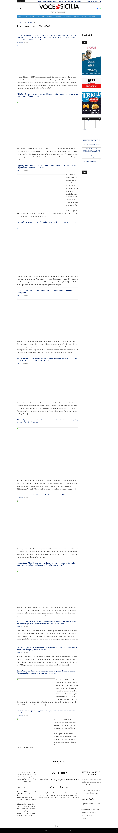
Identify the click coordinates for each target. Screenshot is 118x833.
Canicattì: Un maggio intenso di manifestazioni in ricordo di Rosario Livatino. (47, 222)
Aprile (30, 22)
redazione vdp (20, 42)
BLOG (54, 826)
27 (96, 127)
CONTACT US (61, 826)
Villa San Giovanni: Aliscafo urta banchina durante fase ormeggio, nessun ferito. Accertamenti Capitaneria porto (47, 95)
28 (99, 127)
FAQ (57, 826)
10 (88, 122)
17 (88, 125)
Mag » (89, 134)
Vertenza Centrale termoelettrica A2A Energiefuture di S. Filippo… (60, 1)
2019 (24, 22)
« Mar (84, 134)
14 (99, 122)
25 (91, 127)
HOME (50, 826)
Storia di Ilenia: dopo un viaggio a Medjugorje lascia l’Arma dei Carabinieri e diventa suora (46, 712)
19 (94, 125)
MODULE (67, 826)
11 (91, 122)
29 (83, 129)
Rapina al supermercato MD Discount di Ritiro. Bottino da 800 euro (43, 495)
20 (96, 125)
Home (19, 22)
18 (91, 125)
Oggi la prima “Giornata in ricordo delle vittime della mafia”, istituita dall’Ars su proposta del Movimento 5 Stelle (47, 166)
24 (88, 127)
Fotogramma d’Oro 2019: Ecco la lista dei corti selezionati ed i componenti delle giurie (46, 291)
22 (83, 127)
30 (85, 129)
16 (85, 125)
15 (83, 125)
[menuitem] (20, 16)
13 (96, 122)
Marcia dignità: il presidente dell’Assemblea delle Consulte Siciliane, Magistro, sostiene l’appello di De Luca (47, 421)
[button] (18, 8)
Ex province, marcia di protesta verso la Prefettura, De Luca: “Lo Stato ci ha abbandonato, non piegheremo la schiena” (47, 649)
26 (94, 127)
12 (94, 122)
